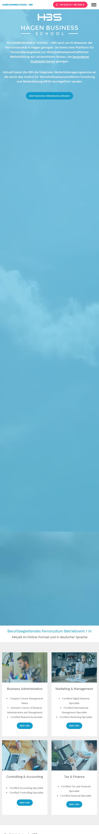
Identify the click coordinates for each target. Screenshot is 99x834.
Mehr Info (25, 725)
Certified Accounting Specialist (26, 787)
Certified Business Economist (26, 717)
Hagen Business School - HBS (17, 4)
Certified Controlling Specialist (26, 792)
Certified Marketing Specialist (76, 717)
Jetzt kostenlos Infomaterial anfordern (49, 95)
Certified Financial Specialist (75, 795)
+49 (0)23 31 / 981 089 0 (71, 4)
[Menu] (94, 5)
